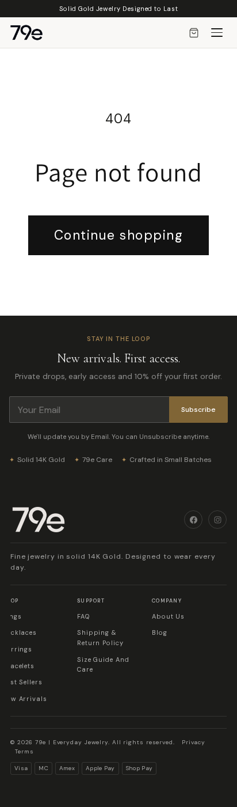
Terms (24, 751)
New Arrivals (24, 699)
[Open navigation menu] (217, 33)
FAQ (83, 616)
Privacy (193, 742)
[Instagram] (217, 519)
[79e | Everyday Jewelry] (97, 520)
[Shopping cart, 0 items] (194, 33)
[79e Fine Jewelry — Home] (32, 33)
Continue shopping (119, 235)
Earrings (17, 649)
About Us (168, 616)
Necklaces (19, 632)
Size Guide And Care (103, 665)
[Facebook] (193, 519)
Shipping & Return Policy (100, 637)
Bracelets (18, 666)
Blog (159, 632)
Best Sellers (22, 682)
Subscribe (198, 409)
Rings (12, 616)
